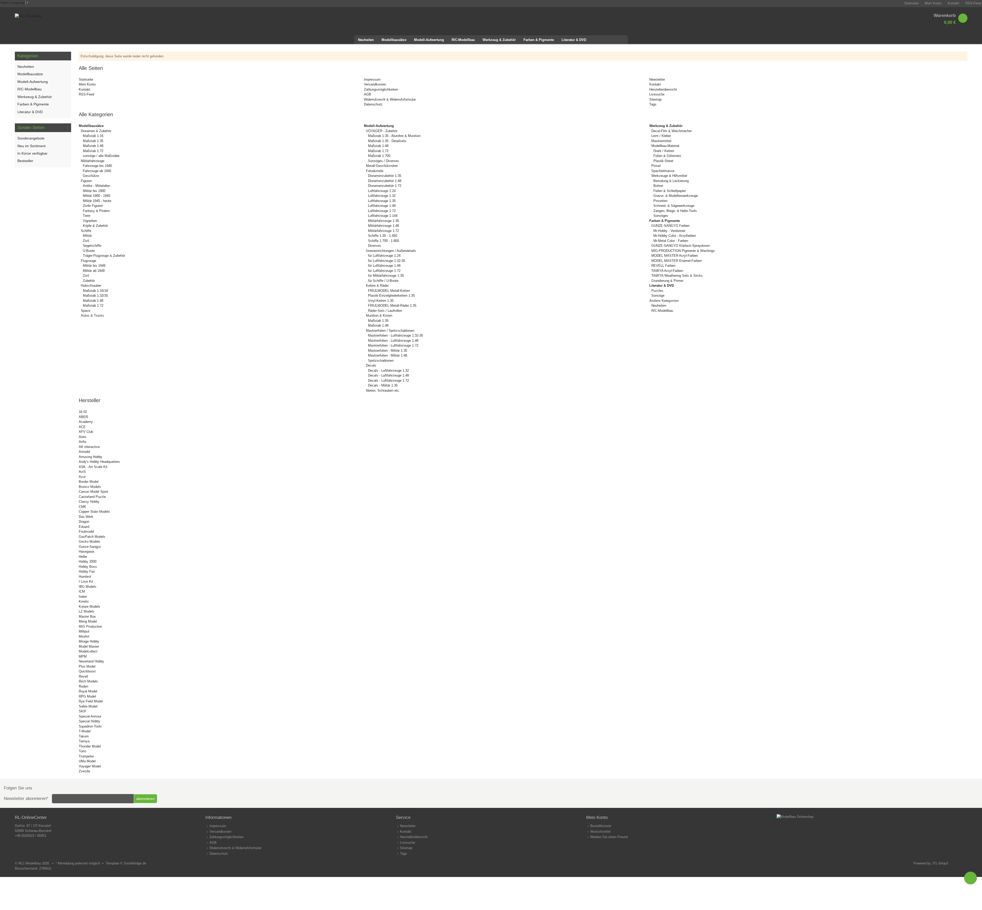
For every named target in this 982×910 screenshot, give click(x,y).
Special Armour (90, 716)
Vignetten (90, 221)
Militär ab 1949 (94, 271)
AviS (82, 472)
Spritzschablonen (381, 360)
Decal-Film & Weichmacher (671, 131)
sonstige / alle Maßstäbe (101, 156)
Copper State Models (94, 511)
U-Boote (89, 251)
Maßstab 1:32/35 (95, 295)
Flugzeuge (88, 261)
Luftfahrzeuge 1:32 (382, 196)
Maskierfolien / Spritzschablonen (390, 331)
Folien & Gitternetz (667, 156)
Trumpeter (86, 756)
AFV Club (86, 432)
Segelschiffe (92, 246)
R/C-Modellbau (662, 311)
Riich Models (88, 681)
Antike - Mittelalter (96, 186)
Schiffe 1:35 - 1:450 (382, 236)
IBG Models (87, 586)
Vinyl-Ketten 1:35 (381, 301)
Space (85, 311)
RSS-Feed (86, 94)
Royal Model (88, 691)
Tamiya (84, 741)
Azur (82, 477)
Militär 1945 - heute (97, 201)
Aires (82, 437)
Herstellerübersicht (663, 89)
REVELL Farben (663, 265)
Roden (83, 686)
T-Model (85, 731)
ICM (82, 591)
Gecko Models (89, 541)
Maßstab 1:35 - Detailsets (387, 141)
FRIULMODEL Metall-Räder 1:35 (392, 305)
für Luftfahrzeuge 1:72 (384, 271)
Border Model (88, 482)
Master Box (87, 616)
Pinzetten (660, 201)
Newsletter (657, 79)
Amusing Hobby (90, 457)
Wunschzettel (600, 831)
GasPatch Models (92, 537)
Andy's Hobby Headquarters (99, 462)
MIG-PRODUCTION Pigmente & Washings (683, 251)
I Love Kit (86, 581)
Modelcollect (88, 651)
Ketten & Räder (377, 285)
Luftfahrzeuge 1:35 (382, 201)
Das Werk (86, 517)
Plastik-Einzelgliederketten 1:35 (391, 295)
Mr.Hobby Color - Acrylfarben (674, 236)
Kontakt (84, 89)
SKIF (82, 711)
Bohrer (658, 186)
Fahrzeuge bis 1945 (97, 166)
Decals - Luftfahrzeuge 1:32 (388, 370)
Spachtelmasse (662, 171)
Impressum (372, 79)
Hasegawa (86, 551)
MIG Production (90, 626)
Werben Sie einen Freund (609, 837)
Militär (87, 236)
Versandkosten (375, 84)
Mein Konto (87, 84)
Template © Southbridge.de (126, 863)
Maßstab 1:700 (379, 156)
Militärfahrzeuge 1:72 (383, 231)
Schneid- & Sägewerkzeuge (673, 206)
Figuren (86, 181)
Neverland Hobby (91, 661)
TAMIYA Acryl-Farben (667, 271)
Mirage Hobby (89, 641)
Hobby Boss (88, 567)
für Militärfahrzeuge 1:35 (386, 275)
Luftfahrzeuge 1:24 (382, 191)
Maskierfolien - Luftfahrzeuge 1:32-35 (395, 335)
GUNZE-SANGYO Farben (670, 226)
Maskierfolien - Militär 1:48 (387, 355)
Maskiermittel (661, 141)
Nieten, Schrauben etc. (383, 390)
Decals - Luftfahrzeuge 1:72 (388, 380)
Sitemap (655, 99)
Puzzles (657, 291)
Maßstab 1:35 (93, 141)
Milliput (84, 631)
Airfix (82, 442)
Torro (82, 751)
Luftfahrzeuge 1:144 (382, 216)
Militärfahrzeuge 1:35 (383, 221)
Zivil (86, 241)
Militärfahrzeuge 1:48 (383, 226)
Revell (83, 676)
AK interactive (89, 447)
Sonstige (657, 295)
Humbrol (85, 577)
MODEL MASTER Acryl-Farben (674, 256)
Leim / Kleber (661, 136)
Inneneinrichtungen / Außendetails (391, 251)
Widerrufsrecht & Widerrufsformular (390, 99)
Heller (83, 557)
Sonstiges (660, 216)
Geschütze (91, 176)
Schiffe (86, 231)
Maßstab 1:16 (93, 136)
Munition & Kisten (379, 315)
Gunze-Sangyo (90, 547)
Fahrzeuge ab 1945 (97, 171)
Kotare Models (89, 606)
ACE (82, 427)
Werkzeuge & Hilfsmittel (669, 176)
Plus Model (87, 666)
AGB (367, 94)
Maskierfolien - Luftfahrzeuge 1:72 (393, 345)
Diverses (374, 246)
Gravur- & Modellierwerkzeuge (675, 196)
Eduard (84, 527)
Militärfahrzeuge (92, 161)
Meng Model (88, 621)
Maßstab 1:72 (93, 151)
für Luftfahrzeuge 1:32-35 (386, 261)
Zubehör (89, 281)
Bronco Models (90, 487)
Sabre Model (88, 706)
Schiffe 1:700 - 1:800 (383, 241)
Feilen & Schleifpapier (669, 191)
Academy (86, 422)
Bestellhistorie (600, 826)
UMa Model (87, 761)
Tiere (86, 216)
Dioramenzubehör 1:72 (384, 186)
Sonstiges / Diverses (383, 161)
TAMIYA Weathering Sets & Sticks (677, 275)
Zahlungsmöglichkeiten (381, 89)
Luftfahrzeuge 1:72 (382, 211)
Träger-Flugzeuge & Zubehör (104, 256)
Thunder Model (90, 746)
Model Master (89, 646)
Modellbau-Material (665, 146)
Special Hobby (89, 721)
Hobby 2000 (87, 561)
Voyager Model (90, 766)
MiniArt (84, 636)
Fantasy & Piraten (96, 211)
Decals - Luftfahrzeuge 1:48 (388, 375)
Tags (652, 104)
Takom (84, 736)
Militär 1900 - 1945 (96, 196)
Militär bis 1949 (94, 265)
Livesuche (656, 94)
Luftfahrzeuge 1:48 (382, 206)
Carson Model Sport (93, 492)
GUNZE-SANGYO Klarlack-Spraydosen (680, 246)
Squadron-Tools (90, 726)
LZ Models (86, 611)
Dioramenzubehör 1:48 (384, 181)
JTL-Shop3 (940, 863)
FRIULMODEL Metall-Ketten (389, 291)
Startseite (86, 79)
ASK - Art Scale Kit (93, 467)
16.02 (83, 412)
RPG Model (87, 696)
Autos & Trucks (92, 315)
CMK (82, 507)
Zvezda (84, 771)
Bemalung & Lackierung (671, 181)
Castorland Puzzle (92, 497)
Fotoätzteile (374, 171)
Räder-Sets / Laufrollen (385, 311)
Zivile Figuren (93, 206)
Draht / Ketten (663, 151)
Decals (371, 365)
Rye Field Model (91, 701)
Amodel (84, 452)
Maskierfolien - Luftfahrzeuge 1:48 (393, 340)
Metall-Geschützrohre (382, 166)
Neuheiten (658, 305)
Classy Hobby (89, 502)
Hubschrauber (91, 285)
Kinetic (84, 601)
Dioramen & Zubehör (96, 131)
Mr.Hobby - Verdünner (669, 231)
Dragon (84, 521)
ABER (83, 417)
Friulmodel (86, 531)
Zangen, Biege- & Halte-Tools (675, 211)
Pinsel (656, 166)
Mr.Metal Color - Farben (670, 241)
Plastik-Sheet (663, 161)
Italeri (83, 596)
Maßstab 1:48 (93, 146)
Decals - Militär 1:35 (383, 385)
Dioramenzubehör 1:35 (384, 176)
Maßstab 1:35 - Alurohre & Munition (394, 136)
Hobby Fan (87, 571)
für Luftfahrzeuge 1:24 (384, 256)
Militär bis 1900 (94, 191)
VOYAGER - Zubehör (381, 131)
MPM (83, 656)
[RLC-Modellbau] (28, 16)
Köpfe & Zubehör (95, 226)
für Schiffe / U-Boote (383, 281)
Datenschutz (373, 104)
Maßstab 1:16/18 (95, 291)
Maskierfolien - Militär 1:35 (387, 350)
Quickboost (87, 671)
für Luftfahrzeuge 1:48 (384, 265)
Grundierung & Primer (667, 281)
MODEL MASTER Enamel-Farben (676, 261)
